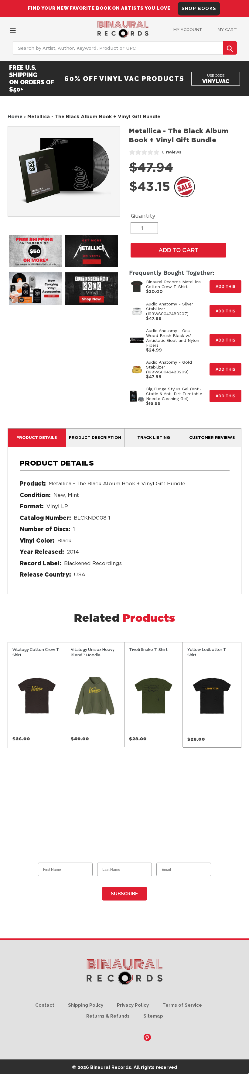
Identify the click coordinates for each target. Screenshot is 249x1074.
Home (15, 116)
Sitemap (153, 1016)
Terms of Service (182, 1005)
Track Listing (153, 437)
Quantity (143, 216)
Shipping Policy (85, 1005)
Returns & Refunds (108, 1016)
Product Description (95, 437)
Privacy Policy (133, 1005)
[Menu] (13, 30)
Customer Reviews (212, 437)
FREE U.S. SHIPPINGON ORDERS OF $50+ (31, 78)
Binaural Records (110, 1067)
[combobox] (124, 48)
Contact (44, 1005)
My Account (188, 29)
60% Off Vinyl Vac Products (124, 78)
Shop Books (199, 8)
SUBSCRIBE (124, 894)
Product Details (36, 437)
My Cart (227, 29)
